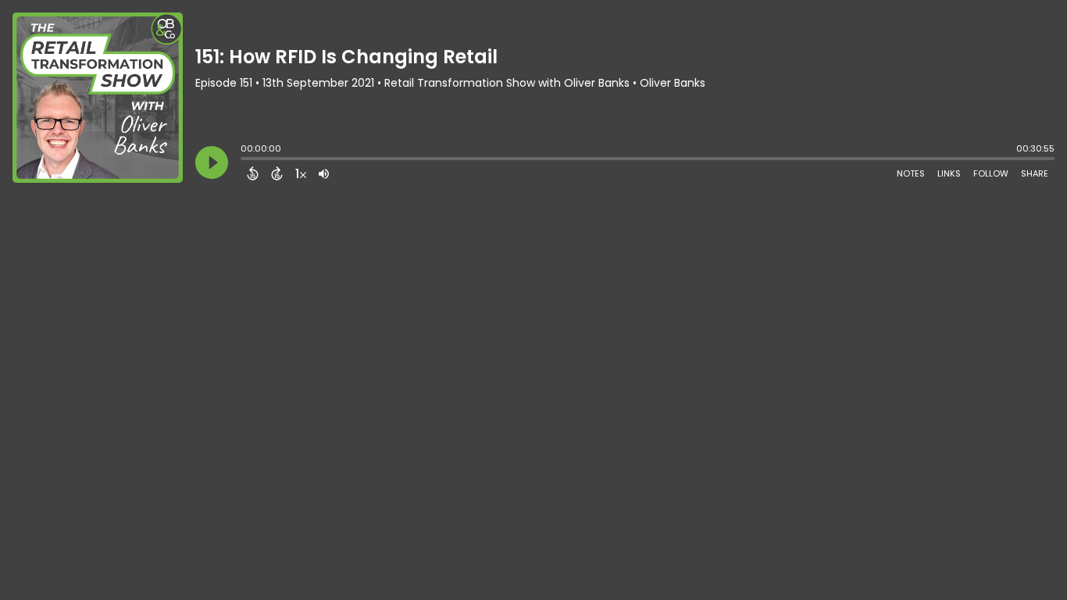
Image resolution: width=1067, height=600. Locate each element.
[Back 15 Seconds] (253, 173)
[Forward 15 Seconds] (277, 173)
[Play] (211, 162)
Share (1034, 173)
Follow (990, 173)
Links (949, 173)
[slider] (244, 160)
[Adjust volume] (323, 173)
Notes (911, 173)
